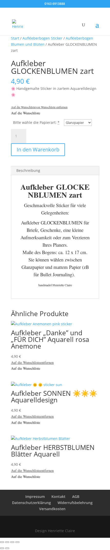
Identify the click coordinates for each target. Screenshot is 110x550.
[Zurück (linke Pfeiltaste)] (2, 548)
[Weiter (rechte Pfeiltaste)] (7, 548)
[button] (39, 107)
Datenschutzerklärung (31, 502)
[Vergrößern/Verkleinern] (2, 542)
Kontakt (58, 496)
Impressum (35, 496)
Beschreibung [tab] (28, 170)
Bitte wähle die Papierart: (35, 122)
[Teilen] (12, 542)
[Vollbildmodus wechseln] (7, 542)
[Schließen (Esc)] (17, 542)
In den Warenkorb (38, 149)
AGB (75, 496)
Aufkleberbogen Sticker (42, 38)
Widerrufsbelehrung (75, 502)
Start (15, 38)
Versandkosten (52, 508)
